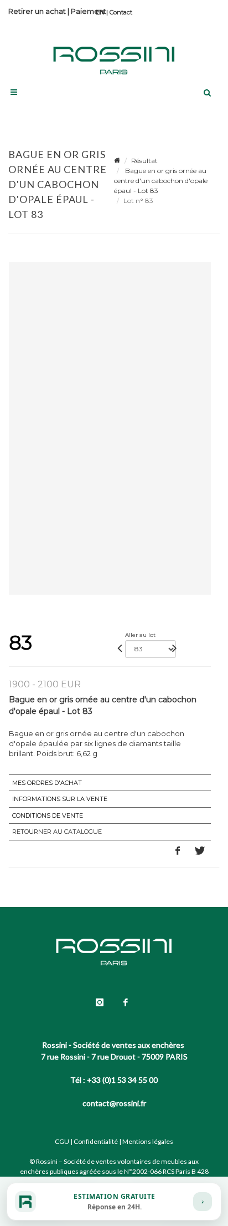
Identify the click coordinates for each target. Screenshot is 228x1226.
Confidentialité (96, 1141)
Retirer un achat (37, 11)
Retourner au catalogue (57, 831)
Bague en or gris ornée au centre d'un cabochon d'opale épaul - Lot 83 (161, 180)
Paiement (88, 11)
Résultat (144, 160)
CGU (62, 1141)
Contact (121, 12)
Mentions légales (147, 1141)
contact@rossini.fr (114, 1103)
